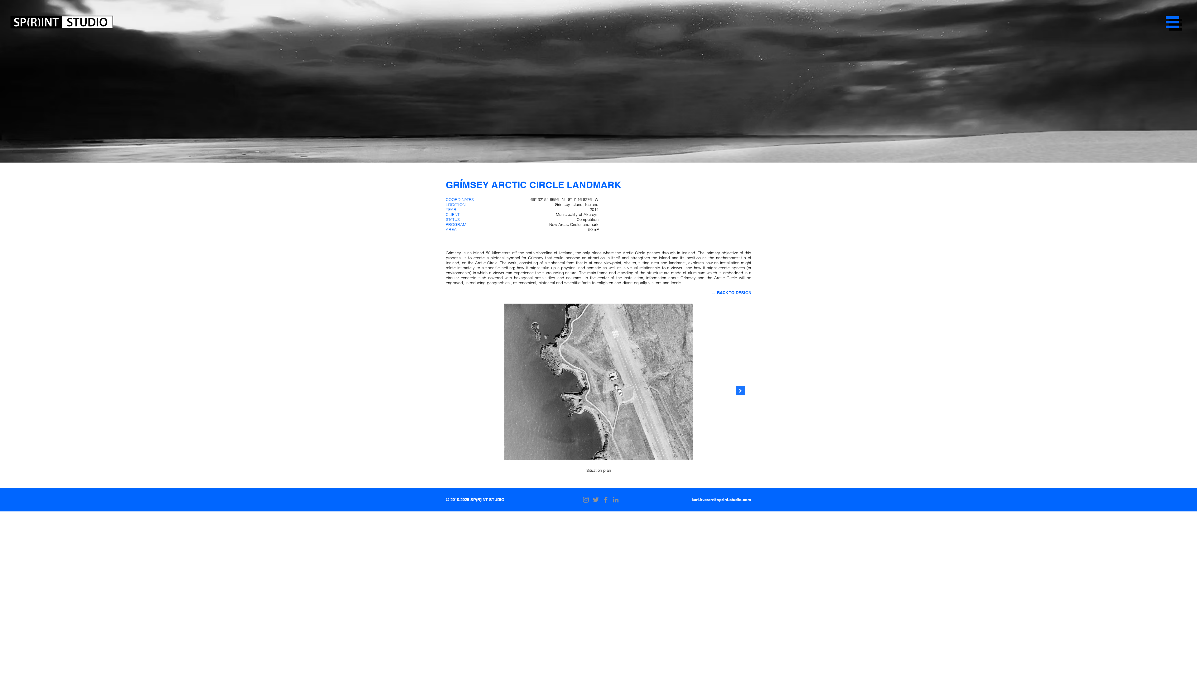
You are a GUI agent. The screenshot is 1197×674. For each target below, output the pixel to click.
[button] (1172, 22)
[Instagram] (586, 500)
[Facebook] (606, 500)
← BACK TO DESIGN (731, 292)
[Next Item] (740, 390)
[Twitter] (596, 500)
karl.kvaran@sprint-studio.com (721, 499)
